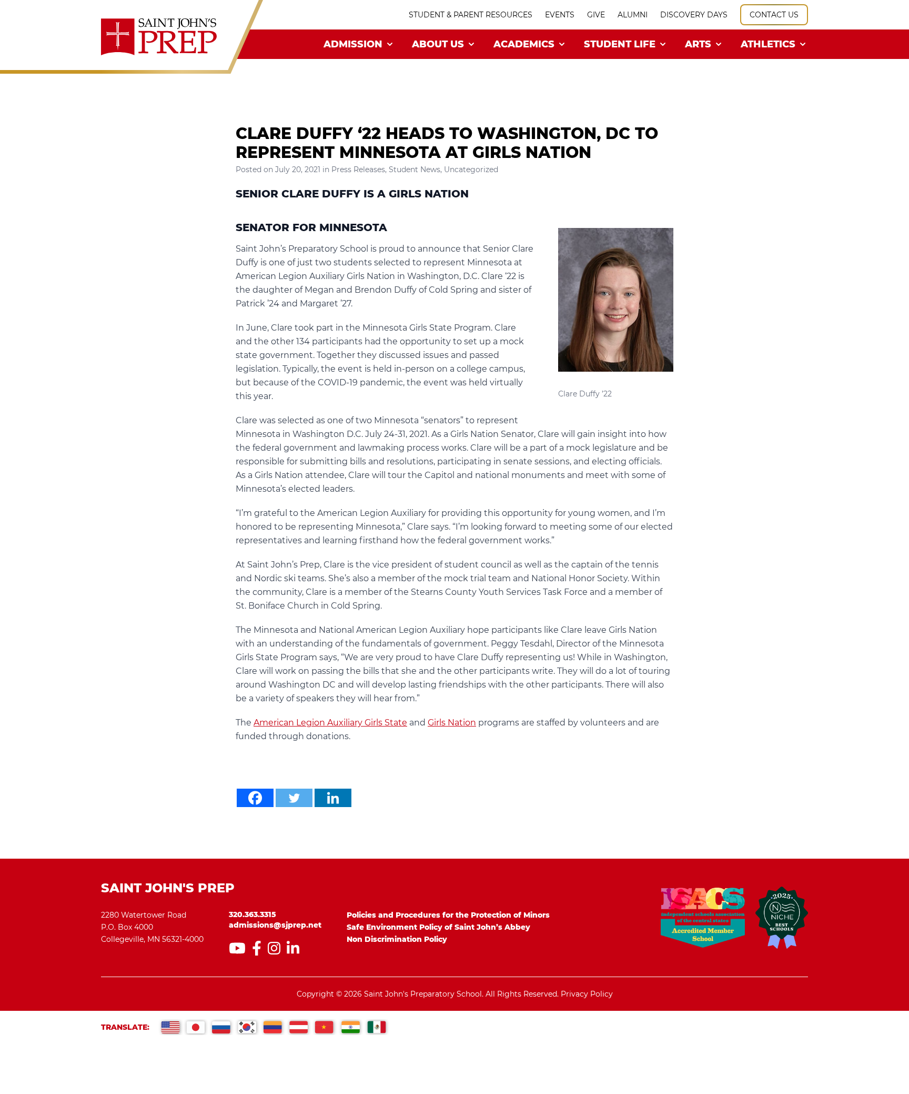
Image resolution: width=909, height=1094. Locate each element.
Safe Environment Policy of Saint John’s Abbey (438, 927)
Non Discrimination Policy (397, 939)
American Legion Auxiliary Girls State (330, 723)
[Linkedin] (333, 798)
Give (596, 14)
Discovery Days (694, 14)
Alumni (633, 14)
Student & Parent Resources (470, 14)
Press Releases (358, 169)
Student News (414, 169)
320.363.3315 (252, 914)
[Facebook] (255, 798)
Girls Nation (452, 723)
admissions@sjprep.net (275, 925)
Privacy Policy (587, 994)
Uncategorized (471, 169)
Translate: (125, 1027)
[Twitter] (294, 798)
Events (559, 14)
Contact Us (774, 14)
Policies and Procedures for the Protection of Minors (448, 915)
